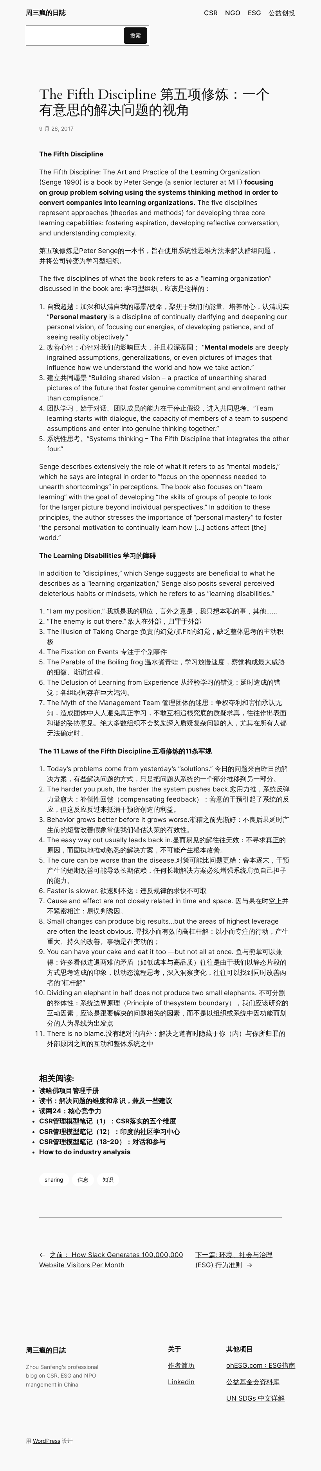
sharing (54, 1179)
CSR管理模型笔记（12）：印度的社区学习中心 (109, 1132)
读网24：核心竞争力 (70, 1111)
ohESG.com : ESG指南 (260, 1365)
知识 (108, 1179)
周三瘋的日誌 (46, 12)
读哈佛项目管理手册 (69, 1090)
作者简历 (181, 1365)
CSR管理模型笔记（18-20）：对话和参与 (102, 1142)
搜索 (135, 35)
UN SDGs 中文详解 (255, 1398)
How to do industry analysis (85, 1152)
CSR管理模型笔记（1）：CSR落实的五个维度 (107, 1121)
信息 (83, 1179)
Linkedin (181, 1382)
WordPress (46, 1440)
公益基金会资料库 (253, 1382)
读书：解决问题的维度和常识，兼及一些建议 (105, 1101)
